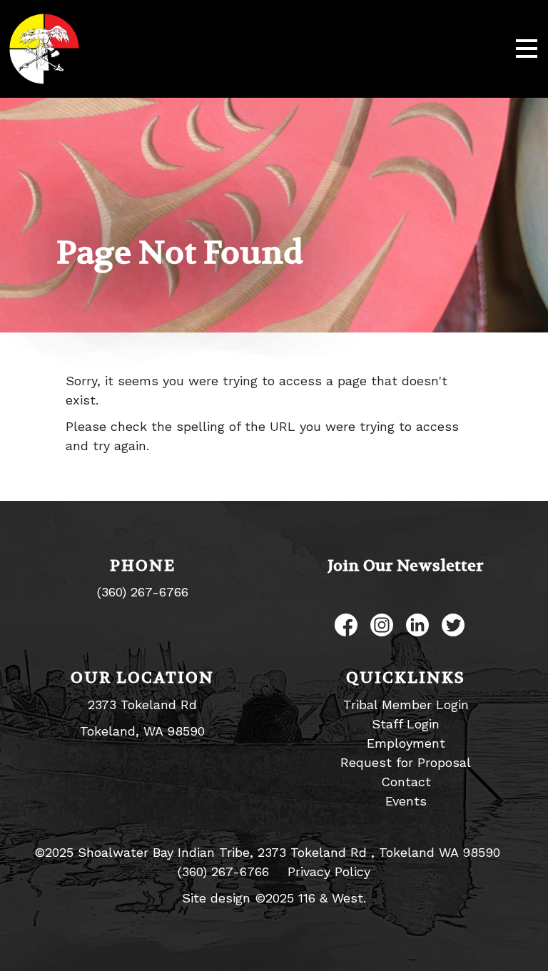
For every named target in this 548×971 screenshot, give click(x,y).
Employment (406, 743)
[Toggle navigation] (526, 49)
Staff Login (406, 723)
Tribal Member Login (406, 704)
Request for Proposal (405, 762)
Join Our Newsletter (406, 566)
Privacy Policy (329, 871)
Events (406, 800)
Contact (406, 781)
